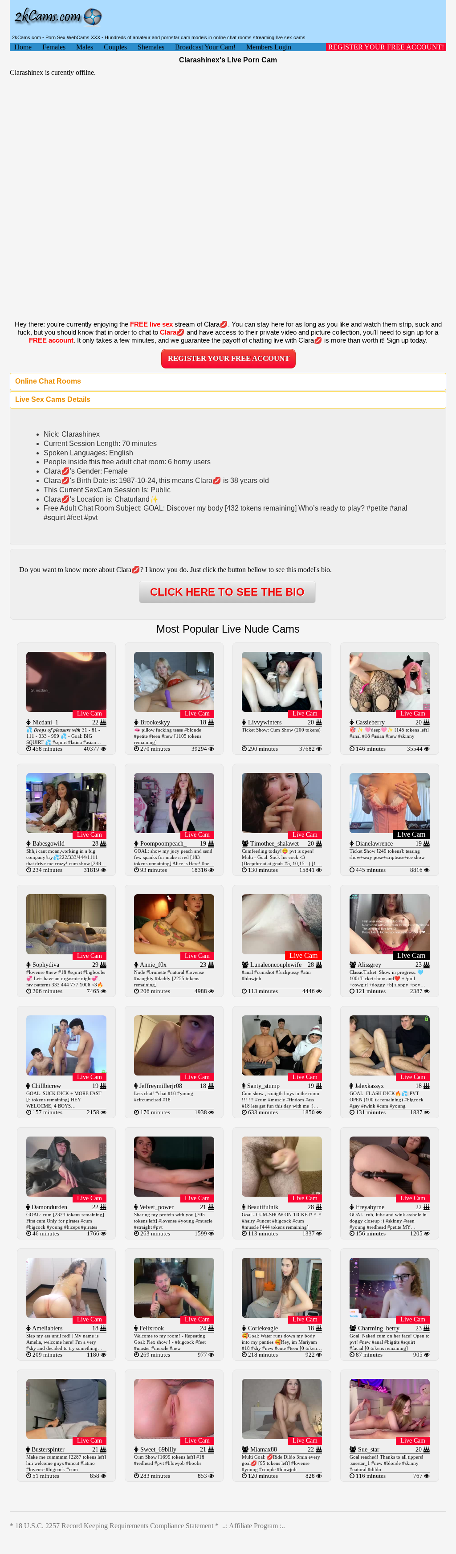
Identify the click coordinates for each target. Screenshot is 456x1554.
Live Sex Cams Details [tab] (52, 399)
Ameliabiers (46, 1328)
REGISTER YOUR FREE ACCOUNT (228, 358)
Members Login (268, 47)
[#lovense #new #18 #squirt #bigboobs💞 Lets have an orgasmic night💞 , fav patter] (66, 952)
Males (84, 47)
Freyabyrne (369, 1207)
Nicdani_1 (44, 722)
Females (53, 47)
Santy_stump (262, 1086)
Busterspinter (47, 1449)
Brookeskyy (154, 722)
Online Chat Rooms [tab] (48, 381)
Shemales (151, 47)
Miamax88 (262, 1449)
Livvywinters (263, 722)
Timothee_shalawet (273, 843)
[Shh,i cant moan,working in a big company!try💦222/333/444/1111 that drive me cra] (66, 830)
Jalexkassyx (368, 1086)
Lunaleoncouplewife (274, 964)
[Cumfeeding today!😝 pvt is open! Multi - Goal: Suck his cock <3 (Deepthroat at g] (282, 830)
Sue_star (367, 1449)
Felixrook (151, 1328)
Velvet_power (156, 1207)
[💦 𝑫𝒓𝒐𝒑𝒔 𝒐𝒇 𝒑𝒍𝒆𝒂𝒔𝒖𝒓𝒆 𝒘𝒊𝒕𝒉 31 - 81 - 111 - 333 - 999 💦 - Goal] (66, 709)
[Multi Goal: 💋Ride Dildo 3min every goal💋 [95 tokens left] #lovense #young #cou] (282, 1436)
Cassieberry (369, 722)
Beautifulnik (261, 1207)
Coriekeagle (262, 1328)
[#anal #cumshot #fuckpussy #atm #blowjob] (282, 952)
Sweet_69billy (157, 1449)
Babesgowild (48, 843)
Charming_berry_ (379, 1328)
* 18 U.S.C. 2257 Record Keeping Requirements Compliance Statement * (114, 1525)
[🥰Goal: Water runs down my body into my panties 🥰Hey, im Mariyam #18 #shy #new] (282, 1315)
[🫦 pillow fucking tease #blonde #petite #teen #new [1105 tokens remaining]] (174, 709)
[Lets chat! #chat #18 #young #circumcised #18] (174, 1073)
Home (23, 47)
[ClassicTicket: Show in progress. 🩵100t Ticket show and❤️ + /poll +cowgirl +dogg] (390, 952)
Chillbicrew (45, 1086)
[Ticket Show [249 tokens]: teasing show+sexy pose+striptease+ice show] (390, 830)
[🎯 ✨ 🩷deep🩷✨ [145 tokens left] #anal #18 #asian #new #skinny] (390, 709)
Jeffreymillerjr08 (160, 1086)
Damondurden (48, 1207)
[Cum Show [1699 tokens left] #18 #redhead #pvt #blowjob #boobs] (174, 1436)
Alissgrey (368, 964)
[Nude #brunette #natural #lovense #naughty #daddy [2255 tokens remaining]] (174, 952)
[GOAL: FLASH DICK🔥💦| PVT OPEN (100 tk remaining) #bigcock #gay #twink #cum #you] (390, 1073)
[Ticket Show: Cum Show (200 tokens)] (282, 709)
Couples (115, 47)
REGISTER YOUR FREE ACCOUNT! (386, 47)
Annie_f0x (152, 964)
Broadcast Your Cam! (205, 47)
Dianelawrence (373, 843)
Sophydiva (45, 964)
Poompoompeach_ (162, 843)
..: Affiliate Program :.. (253, 1525)
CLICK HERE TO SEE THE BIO (227, 592)
